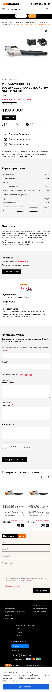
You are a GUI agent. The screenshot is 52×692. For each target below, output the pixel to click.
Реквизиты (20, 635)
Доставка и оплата (40, 608)
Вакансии (9, 618)
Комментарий (9, 425)
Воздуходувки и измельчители (29, 22)
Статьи (18, 629)
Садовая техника (13, 22)
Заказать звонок (20, 646)
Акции (32, 16)
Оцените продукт (10, 375)
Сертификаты (10, 608)
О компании (21, 16)
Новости (19, 632)
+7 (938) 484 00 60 (24, 156)
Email (5, 362)
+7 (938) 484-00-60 (40, 4)
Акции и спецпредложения (26, 625)
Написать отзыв (12, 272)
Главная (4, 22)
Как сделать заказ (39, 605)
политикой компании (26, 580)
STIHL (4, 96)
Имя (4, 351)
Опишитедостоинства (8, 381)
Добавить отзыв (24, 99)
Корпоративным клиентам (15, 612)
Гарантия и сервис (40, 612)
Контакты (8, 615)
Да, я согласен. (26, 687)
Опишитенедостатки (7, 403)
